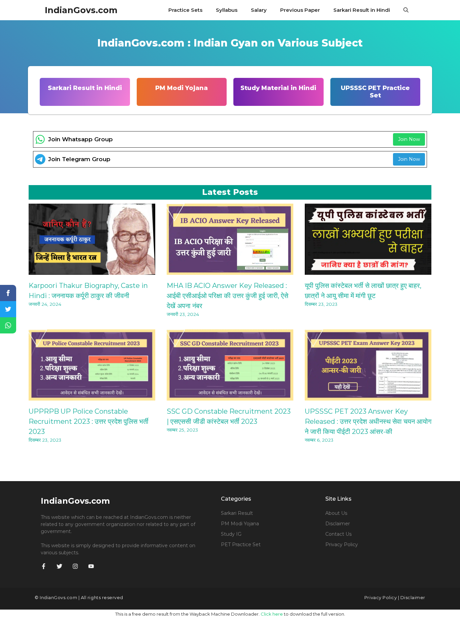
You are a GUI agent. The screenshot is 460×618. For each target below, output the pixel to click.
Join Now (409, 139)
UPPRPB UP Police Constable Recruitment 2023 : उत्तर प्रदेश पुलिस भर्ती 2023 (89, 421)
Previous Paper (300, 10)
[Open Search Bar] (406, 10)
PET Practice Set (241, 544)
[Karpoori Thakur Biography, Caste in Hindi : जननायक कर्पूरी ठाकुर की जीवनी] (92, 270)
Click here (272, 614)
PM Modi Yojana (181, 88)
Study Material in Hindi (278, 88)
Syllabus (226, 10)
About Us (336, 513)
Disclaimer (337, 524)
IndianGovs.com (81, 10)
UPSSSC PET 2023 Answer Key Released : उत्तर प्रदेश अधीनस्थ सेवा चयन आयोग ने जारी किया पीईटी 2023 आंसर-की (368, 421)
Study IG (231, 534)
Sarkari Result (237, 513)
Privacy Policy (341, 544)
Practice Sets (185, 10)
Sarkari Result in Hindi (361, 10)
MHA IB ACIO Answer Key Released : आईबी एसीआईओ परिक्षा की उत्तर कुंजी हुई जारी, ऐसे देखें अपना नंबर (227, 296)
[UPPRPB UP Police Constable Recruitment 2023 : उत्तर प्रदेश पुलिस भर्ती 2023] (92, 396)
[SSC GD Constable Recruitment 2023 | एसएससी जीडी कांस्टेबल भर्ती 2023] (230, 396)
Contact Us (338, 534)
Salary (259, 10)
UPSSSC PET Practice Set (375, 91)
